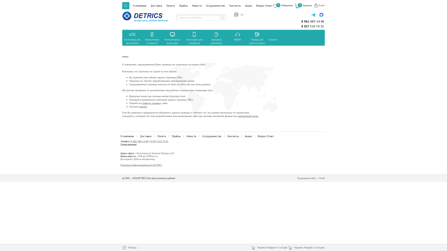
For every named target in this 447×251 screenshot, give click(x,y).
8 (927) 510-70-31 (159, 141)
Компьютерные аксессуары (172, 41)
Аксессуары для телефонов (194, 41)
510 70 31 (312, 26)
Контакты (235, 5)
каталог (143, 106)
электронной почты (248, 116)
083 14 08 (312, 21)
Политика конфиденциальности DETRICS (141, 165)
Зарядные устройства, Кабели (216, 43)
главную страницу (151, 103)
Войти (322, 5)
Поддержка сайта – (311, 178)
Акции (248, 5)
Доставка (156, 5)
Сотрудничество (215, 5)
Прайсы (183, 5)
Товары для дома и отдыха (257, 41)
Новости (197, 5)
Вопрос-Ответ (264, 5)
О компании (139, 5)
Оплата (170, 5)
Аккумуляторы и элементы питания (152, 43)
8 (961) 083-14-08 (139, 141)
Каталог (270, 39)
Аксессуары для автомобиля (132, 41)
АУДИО (237, 39)
